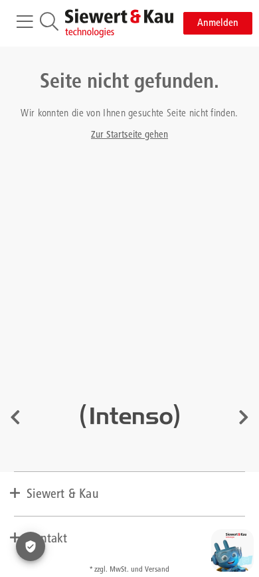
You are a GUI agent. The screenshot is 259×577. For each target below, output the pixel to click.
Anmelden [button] (217, 23)
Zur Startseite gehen (129, 135)
